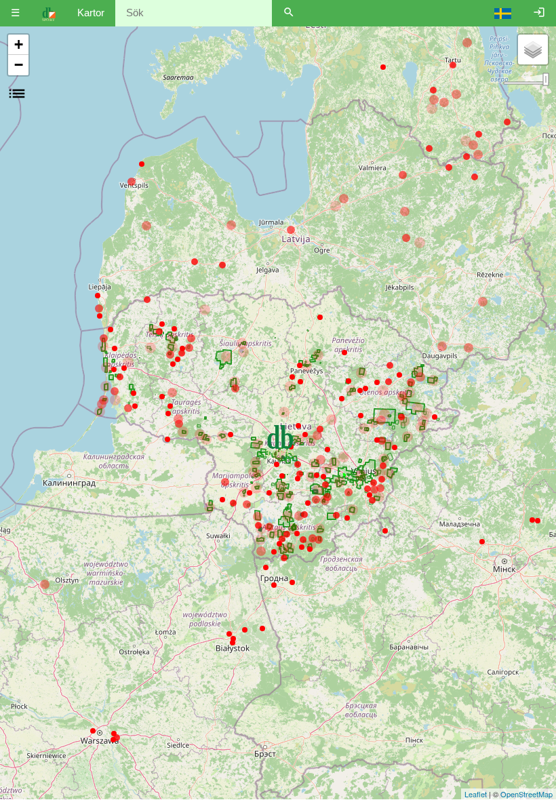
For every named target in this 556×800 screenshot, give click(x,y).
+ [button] (18, 44)
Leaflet (475, 793)
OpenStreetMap (526, 793)
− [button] (18, 64)
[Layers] (533, 49)
